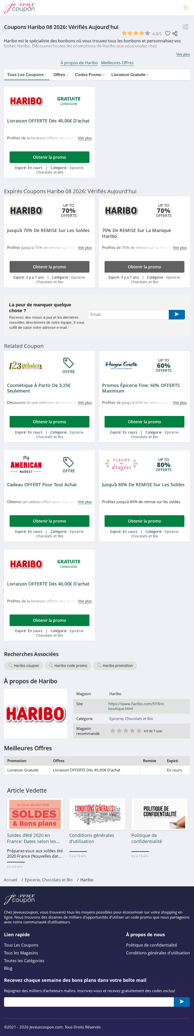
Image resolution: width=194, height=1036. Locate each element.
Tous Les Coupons (21, 945)
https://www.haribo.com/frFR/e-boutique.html (136, 706)
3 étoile (126, 730)
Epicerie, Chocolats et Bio (60, 170)
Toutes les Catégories (24, 960)
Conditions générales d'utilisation (158, 953)
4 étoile (132, 730)
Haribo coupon (26, 665)
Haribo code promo (71, 665)
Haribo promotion (118, 665)
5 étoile (139, 730)
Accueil (10, 880)
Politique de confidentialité (151, 945)
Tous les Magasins (21, 953)
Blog (8, 968)
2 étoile (119, 730)
